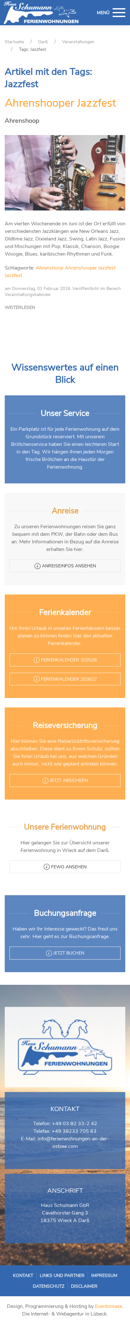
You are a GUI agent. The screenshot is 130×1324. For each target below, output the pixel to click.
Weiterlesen (20, 307)
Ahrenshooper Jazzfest (60, 103)
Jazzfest (13, 275)
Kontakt (23, 1276)
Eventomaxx (108, 1306)
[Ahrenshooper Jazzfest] (65, 172)
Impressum (104, 1276)
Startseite (14, 42)
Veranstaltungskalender (28, 295)
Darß (43, 42)
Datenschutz (48, 1286)
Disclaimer (84, 1286)
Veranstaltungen (78, 42)
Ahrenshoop (49, 267)
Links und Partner (62, 1276)
